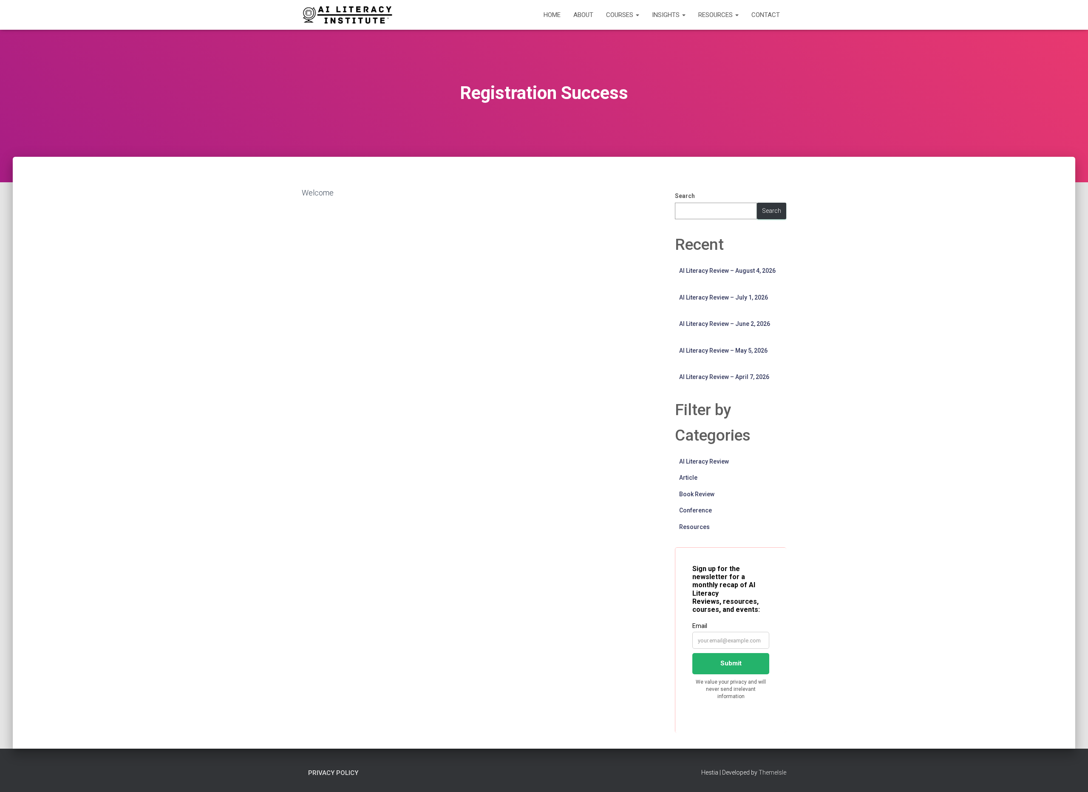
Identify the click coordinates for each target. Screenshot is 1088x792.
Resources (716, 15)
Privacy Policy (333, 773)
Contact (765, 15)
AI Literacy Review (704, 461)
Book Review (696, 494)
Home (552, 15)
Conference (695, 510)
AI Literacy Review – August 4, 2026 (727, 270)
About (583, 15)
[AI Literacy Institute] (347, 14)
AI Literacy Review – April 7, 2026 (724, 376)
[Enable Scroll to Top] (1071, 775)
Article (688, 477)
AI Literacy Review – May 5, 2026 (723, 350)
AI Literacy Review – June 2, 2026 (724, 323)
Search (685, 195)
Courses (620, 15)
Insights (666, 15)
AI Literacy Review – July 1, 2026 (723, 297)
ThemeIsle (772, 772)
